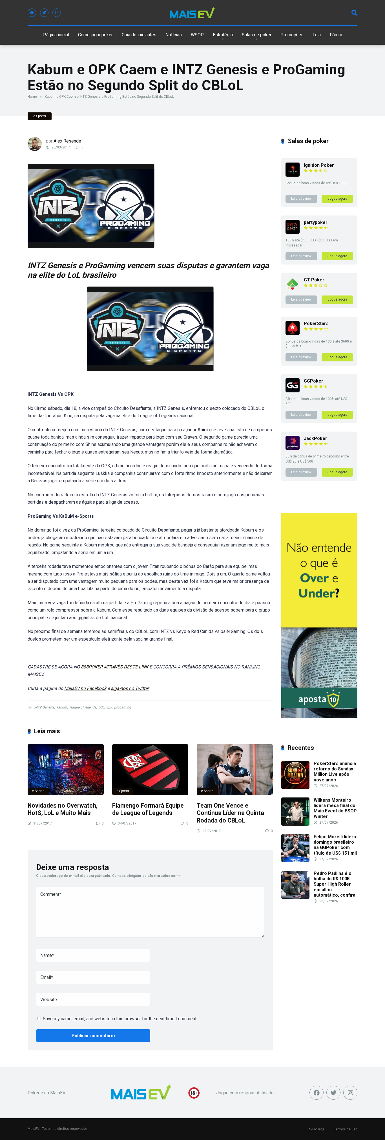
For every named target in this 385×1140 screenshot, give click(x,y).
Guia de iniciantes (139, 34)
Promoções (292, 34)
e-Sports (39, 116)
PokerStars (316, 323)
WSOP (197, 34)
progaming (122, 707)
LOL (101, 707)
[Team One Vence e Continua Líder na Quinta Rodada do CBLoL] (235, 769)
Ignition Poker (319, 165)
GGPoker (313, 381)
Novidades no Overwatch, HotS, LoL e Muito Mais (63, 809)
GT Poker (314, 280)
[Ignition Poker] (293, 175)
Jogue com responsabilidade (245, 1092)
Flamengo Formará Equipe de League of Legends (148, 809)
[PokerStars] (293, 333)
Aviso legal (317, 1129)
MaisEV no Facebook (85, 688)
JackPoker (315, 438)
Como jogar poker (95, 34)
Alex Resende (67, 141)
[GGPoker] (293, 391)
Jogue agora (337, 199)
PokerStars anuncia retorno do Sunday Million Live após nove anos (335, 772)
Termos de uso (345, 1129)
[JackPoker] (293, 448)
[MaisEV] (192, 12)
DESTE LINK (136, 667)
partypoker (316, 222)
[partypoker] (293, 232)
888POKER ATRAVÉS (102, 667)
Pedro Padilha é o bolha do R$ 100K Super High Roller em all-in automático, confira (334, 884)
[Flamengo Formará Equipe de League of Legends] (150, 769)
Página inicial (56, 34)
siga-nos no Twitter (130, 688)
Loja (317, 34)
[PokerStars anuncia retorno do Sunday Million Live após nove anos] (295, 787)
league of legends (82, 707)
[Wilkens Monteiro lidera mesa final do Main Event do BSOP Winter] (295, 824)
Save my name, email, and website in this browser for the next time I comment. (120, 1018)
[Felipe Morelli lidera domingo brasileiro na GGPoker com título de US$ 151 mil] (295, 860)
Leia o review (301, 199)
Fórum (336, 34)
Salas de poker (256, 34)
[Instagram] (56, 12)
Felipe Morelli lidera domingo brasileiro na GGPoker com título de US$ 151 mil (335, 845)
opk (109, 707)
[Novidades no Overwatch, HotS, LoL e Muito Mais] (66, 769)
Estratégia (223, 34)
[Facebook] (32, 12)
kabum (61, 707)
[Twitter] (44, 12)
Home (32, 97)
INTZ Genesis (44, 707)
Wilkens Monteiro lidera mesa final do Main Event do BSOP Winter (335, 808)
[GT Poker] (293, 289)
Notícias (173, 34)
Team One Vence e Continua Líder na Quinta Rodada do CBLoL (230, 813)
